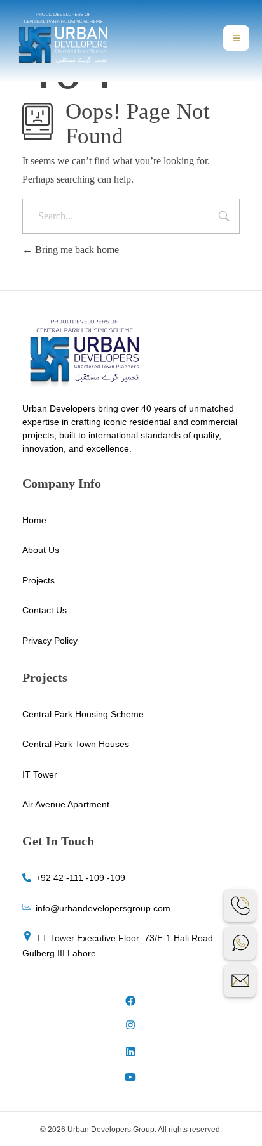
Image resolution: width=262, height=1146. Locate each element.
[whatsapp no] (240, 943)
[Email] (240, 980)
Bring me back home (75, 249)
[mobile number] (240, 905)
